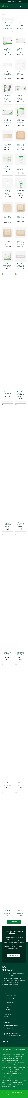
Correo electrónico (12, 1033)
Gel (6, 1000)
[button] (25, 6)
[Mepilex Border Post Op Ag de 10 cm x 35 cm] (20, 331)
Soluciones (8, 1005)
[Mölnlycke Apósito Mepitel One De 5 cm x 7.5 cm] (7, 40)
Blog (5, 1012)
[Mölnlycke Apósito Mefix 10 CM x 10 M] (7, 159)
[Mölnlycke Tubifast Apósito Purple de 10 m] (7, 850)
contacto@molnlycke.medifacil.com (15, 1036)
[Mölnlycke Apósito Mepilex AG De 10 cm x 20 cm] (7, 88)
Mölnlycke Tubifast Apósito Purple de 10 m (7, 912)
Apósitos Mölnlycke (11, 996)
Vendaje (8, 1007)
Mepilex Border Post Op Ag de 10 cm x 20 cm (7, 654)
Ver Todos (8, 1009)
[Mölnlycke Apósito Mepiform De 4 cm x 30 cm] (20, 88)
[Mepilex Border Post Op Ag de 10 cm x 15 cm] (20, 592)
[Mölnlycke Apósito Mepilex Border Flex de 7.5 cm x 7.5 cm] (7, 232)
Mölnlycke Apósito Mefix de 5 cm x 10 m (7, 265)
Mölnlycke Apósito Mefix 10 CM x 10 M (7, 168)
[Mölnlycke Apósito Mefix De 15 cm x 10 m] (7, 112)
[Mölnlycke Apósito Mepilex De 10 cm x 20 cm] (20, 40)
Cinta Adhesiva (10, 998)
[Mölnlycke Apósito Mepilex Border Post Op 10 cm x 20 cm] (20, 64)
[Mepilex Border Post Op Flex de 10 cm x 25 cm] (20, 256)
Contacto (6, 1017)
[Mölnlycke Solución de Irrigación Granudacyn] (7, 183)
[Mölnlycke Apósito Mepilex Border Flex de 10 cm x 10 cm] (20, 207)
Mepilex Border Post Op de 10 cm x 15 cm (7, 393)
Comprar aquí (7, 399)
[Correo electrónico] (4, 1034)
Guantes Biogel (10, 1002)
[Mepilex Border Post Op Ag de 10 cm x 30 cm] (7, 461)
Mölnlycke (4, 1092)
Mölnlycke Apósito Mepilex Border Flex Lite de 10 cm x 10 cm (7, 218)
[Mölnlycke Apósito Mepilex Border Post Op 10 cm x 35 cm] (7, 64)
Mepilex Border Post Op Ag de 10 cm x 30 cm (7, 523)
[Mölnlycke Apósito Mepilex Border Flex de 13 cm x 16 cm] (20, 232)
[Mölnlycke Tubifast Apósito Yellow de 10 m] (7, 722)
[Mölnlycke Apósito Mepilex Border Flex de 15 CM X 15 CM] (20, 135)
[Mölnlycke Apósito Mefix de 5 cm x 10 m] (7, 256)
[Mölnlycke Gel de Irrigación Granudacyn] (20, 183)
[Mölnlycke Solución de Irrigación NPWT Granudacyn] (20, 159)
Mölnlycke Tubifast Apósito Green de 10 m (20, 912)
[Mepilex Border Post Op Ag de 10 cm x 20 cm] (7, 592)
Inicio (3, 11)
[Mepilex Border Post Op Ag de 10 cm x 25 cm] (20, 461)
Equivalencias (7, 1014)
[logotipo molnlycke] (5, 5)
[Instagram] (8, 1041)
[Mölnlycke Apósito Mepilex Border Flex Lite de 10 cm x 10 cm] (7, 207)
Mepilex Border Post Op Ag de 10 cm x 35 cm (20, 393)
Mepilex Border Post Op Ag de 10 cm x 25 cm (20, 523)
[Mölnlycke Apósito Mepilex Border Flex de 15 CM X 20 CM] (7, 135)
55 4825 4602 (9, 1028)
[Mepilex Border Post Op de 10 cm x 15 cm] (7, 331)
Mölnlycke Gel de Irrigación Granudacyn (20, 192)
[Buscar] (20, 6)
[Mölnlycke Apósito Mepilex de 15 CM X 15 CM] (20, 112)
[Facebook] (4, 1041)
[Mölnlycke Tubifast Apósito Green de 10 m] (20, 850)
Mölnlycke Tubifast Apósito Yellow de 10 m (7, 784)
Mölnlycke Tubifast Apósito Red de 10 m (20, 784)
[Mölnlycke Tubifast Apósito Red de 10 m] (20, 722)
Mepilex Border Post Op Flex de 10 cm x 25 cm (20, 265)
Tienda (5, 993)
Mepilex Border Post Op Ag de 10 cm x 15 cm (20, 654)
